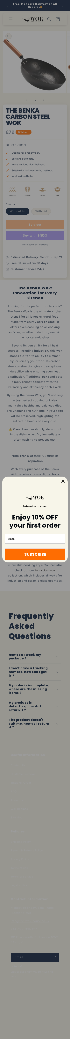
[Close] (63, 481)
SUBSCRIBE (35, 554)
